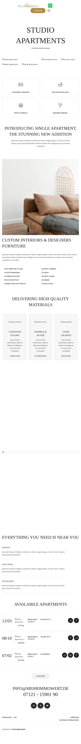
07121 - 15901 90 (40, 694)
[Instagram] (34, 706)
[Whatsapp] (50, 5)
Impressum (75, 717)
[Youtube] (47, 706)
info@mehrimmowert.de (41, 688)
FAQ (15, 717)
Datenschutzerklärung (69, 720)
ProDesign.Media (18, 729)
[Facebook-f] (40, 706)
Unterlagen (7, 717)
